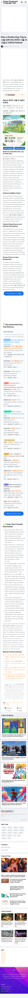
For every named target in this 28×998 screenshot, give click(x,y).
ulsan (9, 838)
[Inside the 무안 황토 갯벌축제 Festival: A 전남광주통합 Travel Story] (7, 933)
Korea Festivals (5, 991)
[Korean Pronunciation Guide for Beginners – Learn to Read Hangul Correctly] (5, 902)
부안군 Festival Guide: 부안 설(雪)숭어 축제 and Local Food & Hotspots (14, 758)
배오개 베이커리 (16, 491)
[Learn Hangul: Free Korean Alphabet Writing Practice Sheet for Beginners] (5, 888)
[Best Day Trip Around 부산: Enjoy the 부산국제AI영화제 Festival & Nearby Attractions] (14, 794)
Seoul (4, 704)
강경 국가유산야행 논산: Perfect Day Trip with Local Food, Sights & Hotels (20, 940)
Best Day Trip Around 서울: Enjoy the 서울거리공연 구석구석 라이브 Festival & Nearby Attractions (15, 676)
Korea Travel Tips (5, 847)
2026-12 (21, 832)
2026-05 (4, 830)
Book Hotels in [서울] (14, 514)
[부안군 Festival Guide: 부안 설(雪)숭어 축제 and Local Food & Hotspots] (14, 748)
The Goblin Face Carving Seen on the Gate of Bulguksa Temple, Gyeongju (18, 881)
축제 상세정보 (8, 148)
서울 (8, 704)
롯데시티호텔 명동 (13, 501)
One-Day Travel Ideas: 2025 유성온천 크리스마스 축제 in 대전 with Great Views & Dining (14, 735)
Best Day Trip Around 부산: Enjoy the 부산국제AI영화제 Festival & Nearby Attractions (14, 803)
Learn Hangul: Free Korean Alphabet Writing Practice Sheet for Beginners (17, 888)
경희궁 (13, 418)
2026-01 (4, 827)
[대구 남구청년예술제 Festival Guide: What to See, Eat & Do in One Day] (21, 917)
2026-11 (15, 832)
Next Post (23, 820)
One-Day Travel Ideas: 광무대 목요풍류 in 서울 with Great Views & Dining (15, 657)
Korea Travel (19, 702)
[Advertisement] (14, 64)
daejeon (4, 838)
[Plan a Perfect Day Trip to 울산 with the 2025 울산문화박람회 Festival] (14, 771)
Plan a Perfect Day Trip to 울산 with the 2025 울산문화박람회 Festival (13, 781)
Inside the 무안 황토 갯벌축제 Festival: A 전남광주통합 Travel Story (7, 940)
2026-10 (10, 832)
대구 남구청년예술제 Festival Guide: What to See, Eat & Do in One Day (20, 924)
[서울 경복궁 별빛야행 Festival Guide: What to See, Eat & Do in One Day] (7, 917)
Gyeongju (9, 835)
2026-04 (21, 827)
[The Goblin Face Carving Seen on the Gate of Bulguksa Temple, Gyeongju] (5, 881)
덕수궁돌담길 (15, 361)
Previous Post (5, 820)
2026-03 (16, 827)
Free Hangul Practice (6, 986)
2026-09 (4, 832)
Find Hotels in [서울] (13, 293)
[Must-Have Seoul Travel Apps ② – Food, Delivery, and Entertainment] (5, 895)
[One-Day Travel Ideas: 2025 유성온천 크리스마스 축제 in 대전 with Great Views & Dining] (14, 725)
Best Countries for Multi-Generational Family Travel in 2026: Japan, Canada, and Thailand (13, 876)
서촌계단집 (15, 460)
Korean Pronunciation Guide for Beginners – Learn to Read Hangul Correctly (17, 902)
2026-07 (16, 830)
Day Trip (7, 33)
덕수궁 (13, 371)
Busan (3, 835)
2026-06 (10, 830)
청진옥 (14, 400)
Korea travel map (5, 989)
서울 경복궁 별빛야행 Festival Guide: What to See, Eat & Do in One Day (7, 924)
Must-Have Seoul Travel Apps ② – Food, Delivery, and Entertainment (18, 895)
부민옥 (14, 389)
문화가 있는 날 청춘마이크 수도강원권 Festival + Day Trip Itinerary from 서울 (15, 670)
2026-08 (22, 830)
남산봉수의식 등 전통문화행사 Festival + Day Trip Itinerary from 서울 (15, 663)
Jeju (15, 835)
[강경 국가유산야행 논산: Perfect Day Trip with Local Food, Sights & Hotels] (21, 933)
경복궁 (13, 428)
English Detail (19, 148)
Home (2, 33)
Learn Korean (4, 850)
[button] (2, 2)
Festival (13, 702)
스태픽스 (10, 442)
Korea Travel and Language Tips (10, 2)
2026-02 (10, 827)
